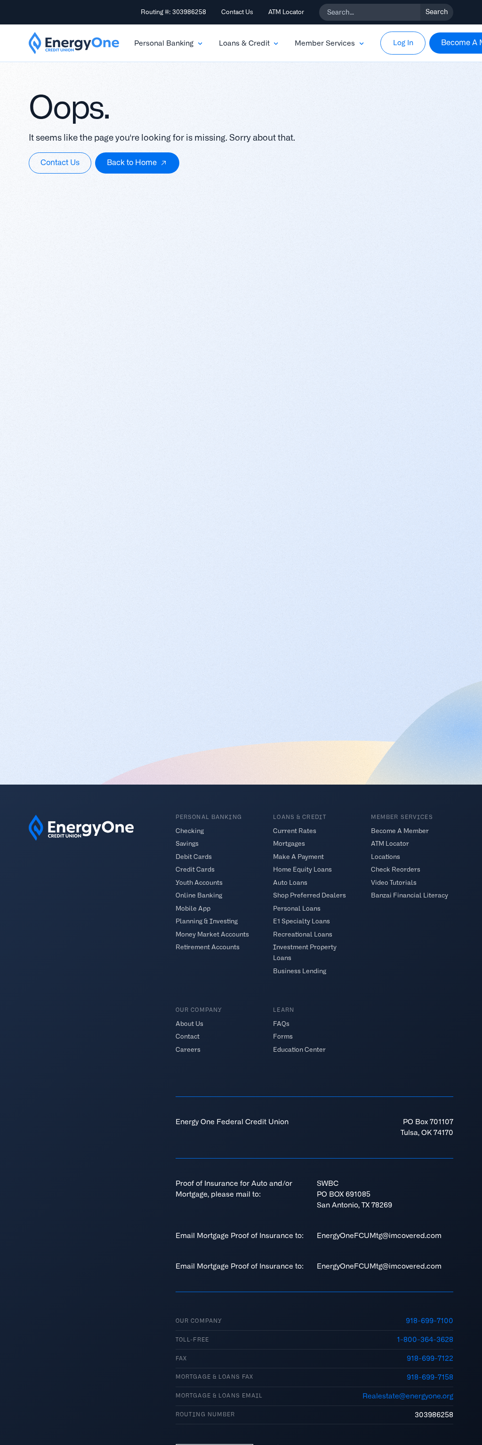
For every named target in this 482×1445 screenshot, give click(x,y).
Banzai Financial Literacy (409, 895)
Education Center (299, 1049)
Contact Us (237, 12)
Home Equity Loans (302, 869)
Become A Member (400, 830)
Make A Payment (298, 856)
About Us (189, 1023)
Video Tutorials (394, 882)
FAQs (281, 1023)
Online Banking (199, 895)
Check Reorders (395, 869)
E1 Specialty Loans (301, 921)
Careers (188, 1049)
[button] (169, 43)
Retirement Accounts (208, 947)
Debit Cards (194, 856)
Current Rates (294, 830)
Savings (187, 843)
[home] (74, 43)
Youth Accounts (199, 882)
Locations (385, 856)
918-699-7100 (429, 1320)
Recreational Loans (302, 934)
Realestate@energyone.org (407, 1395)
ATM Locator (286, 12)
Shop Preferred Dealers (309, 895)
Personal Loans (297, 908)
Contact (188, 1036)
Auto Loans (290, 882)
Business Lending (299, 970)
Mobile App (193, 908)
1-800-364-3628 (425, 1339)
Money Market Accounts (212, 934)
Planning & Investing (207, 921)
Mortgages (289, 843)
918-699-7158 (430, 1377)
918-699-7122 (430, 1358)
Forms (283, 1036)
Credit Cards (195, 869)
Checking (190, 830)
